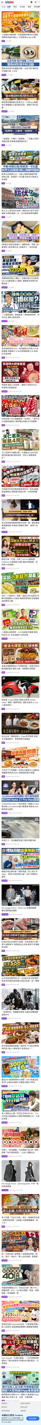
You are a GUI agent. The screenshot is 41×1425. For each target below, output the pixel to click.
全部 (9, 7)
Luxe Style (5, 914)
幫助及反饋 (23, 1407)
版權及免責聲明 (25, 1403)
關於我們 (4, 1407)
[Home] (9, 2)
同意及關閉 (32, 1418)
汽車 (3, 145)
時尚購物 (37, 7)
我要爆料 (23, 1411)
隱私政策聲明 (6, 1411)
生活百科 (4, 111)
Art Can (4, 1018)
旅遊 (29, 7)
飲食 (15, 7)
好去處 (22, 7)
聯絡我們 (4, 1403)
